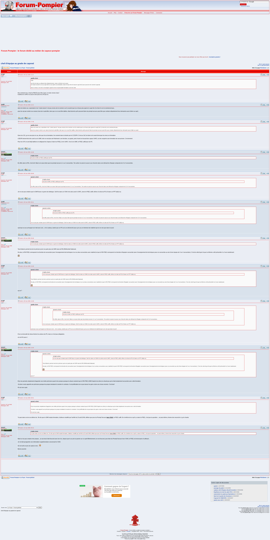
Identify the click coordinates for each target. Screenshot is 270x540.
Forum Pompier (14, 67)
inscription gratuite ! (214, 57)
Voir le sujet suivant (264, 64)
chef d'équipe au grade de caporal (17, 63)
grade (215, 486)
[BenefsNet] (105, 497)
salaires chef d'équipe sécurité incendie (225, 490)
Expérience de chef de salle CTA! (223, 492)
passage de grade (219, 488)
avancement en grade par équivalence (224, 494)
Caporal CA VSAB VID (220, 498)
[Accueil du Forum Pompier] (7, 16)
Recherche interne (245, 6)
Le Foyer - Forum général (27, 67)
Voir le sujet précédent (263, 65)
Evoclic (129, 531)
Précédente (263, 67)
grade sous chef (218, 500)
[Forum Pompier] (42, 11)
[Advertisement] (135, 33)
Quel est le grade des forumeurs (223, 496)
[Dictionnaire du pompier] (22, 16)
